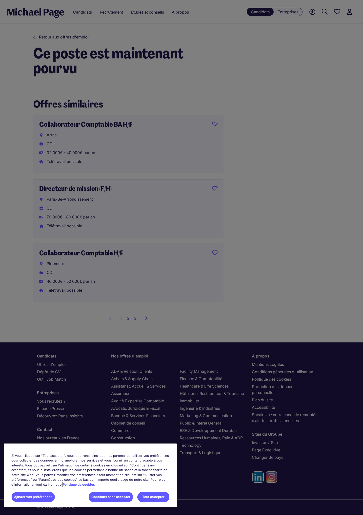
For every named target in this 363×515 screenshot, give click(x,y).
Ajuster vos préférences (33, 497)
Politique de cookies (79, 484)
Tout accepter (153, 497)
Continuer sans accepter (110, 497)
